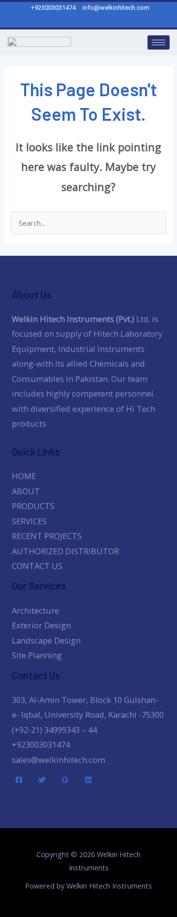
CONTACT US (37, 565)
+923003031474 (41, 744)
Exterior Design (41, 625)
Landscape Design (46, 640)
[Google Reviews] (65, 780)
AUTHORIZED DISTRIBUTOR (65, 551)
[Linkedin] (88, 780)
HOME (24, 476)
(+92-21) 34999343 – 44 (54, 729)
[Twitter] (42, 780)
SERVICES (29, 521)
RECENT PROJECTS (47, 535)
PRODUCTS (33, 506)
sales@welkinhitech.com (58, 759)
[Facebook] (19, 780)
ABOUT (26, 491)
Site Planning (37, 655)
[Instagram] (94, 21)
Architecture (35, 610)
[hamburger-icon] (159, 42)
